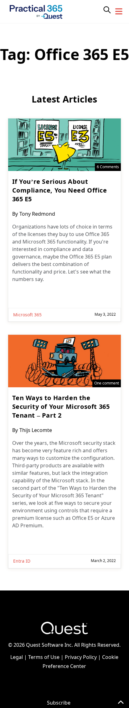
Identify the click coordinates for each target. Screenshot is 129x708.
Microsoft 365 (27, 315)
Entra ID (21, 561)
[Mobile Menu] (119, 11)
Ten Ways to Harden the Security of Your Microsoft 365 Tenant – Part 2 (61, 406)
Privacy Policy (81, 657)
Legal (16, 657)
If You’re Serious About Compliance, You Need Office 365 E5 (59, 190)
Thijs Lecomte (35, 430)
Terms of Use (43, 657)
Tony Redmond (37, 213)
